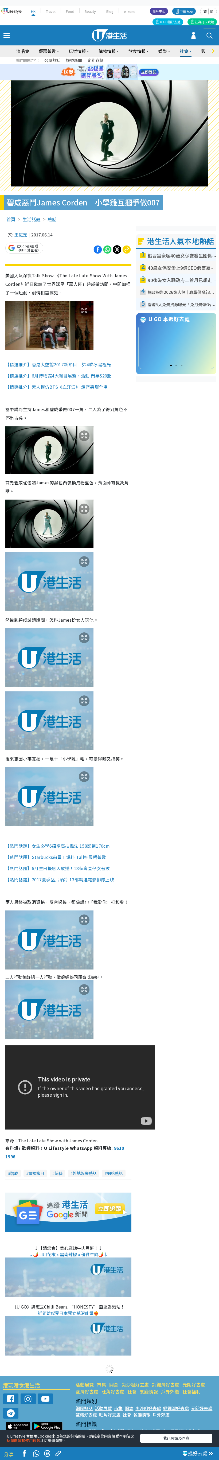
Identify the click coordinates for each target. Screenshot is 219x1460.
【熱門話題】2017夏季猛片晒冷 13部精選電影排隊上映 (59, 879)
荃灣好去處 (87, 1391)
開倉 (113, 1384)
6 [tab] (124, 66)
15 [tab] (113, 78)
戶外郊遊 (170, 1391)
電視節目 (36, 1173)
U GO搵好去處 (170, 22)
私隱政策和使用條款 (23, 1440)
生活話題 (31, 219)
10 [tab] (113, 72)
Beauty (90, 11)
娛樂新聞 (74, 60)
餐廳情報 (149, 1391)
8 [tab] (102, 72)
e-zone (129, 11)
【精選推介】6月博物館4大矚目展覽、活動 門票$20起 (58, 375)
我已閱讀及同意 (176, 1438)
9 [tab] (108, 72)
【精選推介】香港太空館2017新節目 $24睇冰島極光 (58, 364)
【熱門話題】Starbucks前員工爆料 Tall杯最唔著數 (55, 857)
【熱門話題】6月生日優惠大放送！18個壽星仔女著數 (57, 868)
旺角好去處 (112, 1391)
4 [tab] (113, 66)
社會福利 (191, 1391)
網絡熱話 (115, 1173)
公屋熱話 (52, 60)
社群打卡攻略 (204, 22)
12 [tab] (124, 72)
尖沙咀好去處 (135, 1384)
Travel (51, 11)
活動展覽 (85, 1384)
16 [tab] (119, 78)
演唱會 (22, 51)
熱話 (52, 219)
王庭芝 (20, 234)
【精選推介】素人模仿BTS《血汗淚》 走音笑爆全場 (56, 387)
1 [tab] (97, 66)
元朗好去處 (193, 1384)
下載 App (186, 11)
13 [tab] (102, 78)
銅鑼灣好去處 (165, 1384)
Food (70, 11)
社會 (131, 1391)
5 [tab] (119, 66)
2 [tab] (102, 66)
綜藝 (58, 1173)
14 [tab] (108, 78)
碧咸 (14, 1173)
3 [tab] (108, 66)
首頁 (10, 219)
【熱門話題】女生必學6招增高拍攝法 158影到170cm (57, 846)
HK (33, 11)
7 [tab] (97, 72)
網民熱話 (84, 1408)
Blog (110, 11)
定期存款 (96, 60)
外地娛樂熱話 (85, 1173)
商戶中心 (158, 11)
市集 (101, 1384)
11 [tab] (119, 72)
